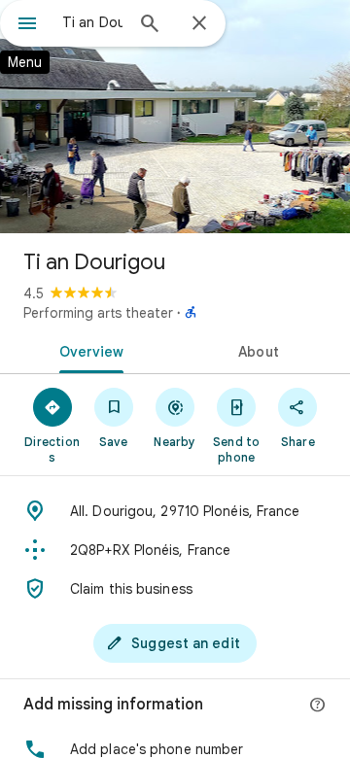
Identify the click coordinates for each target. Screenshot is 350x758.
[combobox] (92, 22)
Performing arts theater (98, 313)
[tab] (88, 350)
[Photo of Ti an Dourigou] (175, 116)
